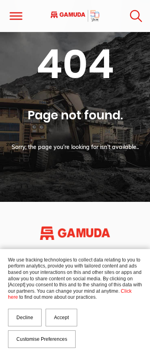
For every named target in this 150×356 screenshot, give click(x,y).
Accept (61, 317)
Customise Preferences (41, 339)
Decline (24, 317)
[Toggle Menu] (16, 16)
